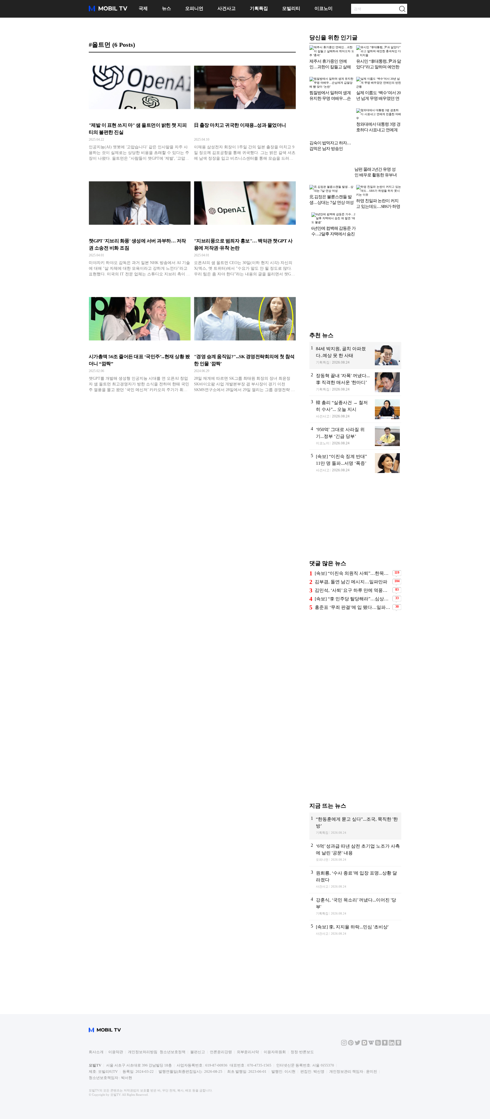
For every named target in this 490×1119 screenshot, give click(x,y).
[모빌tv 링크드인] (391, 1071)
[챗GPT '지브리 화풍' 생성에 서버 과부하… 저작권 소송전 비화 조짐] (140, 227)
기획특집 (259, 8)
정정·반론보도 (302, 1078)
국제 (143, 8)
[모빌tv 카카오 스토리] (385, 1071)
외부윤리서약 (248, 1078)
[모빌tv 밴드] (378, 1071)
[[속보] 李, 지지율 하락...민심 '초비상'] (355, 1007)
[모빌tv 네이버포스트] (398, 1071)
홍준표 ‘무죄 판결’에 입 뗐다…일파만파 (353, 681)
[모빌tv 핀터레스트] (351, 1071)
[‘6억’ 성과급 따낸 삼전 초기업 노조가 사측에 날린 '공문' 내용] (355, 926)
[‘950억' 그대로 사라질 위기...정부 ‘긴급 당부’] (355, 509)
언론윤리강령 (221, 1078)
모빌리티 (291, 8)
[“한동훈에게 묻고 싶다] (355, 899)
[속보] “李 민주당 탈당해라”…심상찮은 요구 (353, 672)
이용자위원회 (275, 1078)
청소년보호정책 (172, 1078)
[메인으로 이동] (108, 10)
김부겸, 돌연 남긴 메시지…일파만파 (351, 655)
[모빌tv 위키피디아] (371, 1071)
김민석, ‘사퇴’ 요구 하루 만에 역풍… (351, 664)
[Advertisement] (355, 360)
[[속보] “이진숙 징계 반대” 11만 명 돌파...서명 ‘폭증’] (355, 536)
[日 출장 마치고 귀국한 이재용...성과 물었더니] (245, 111)
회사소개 (96, 1078)
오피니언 (194, 8)
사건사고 (226, 8)
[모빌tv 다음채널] (364, 1071)
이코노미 (323, 8)
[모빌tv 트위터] (357, 1071)
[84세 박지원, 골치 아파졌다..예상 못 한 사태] (355, 428)
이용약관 (115, 1078)
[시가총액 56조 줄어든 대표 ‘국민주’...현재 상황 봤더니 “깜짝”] (140, 343)
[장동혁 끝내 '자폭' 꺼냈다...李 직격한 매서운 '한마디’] (355, 455)
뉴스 (166, 8)
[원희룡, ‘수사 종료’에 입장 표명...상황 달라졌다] (355, 953)
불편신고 (197, 1078)
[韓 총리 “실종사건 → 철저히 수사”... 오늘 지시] (355, 482)
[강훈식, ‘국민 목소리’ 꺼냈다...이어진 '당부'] (355, 980)
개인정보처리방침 (142, 1078)
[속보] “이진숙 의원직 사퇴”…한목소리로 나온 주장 (353, 647)
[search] (402, 9)
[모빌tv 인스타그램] (344, 1071)
